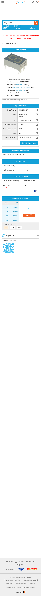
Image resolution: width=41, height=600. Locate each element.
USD (19, 227)
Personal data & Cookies (12, 580)
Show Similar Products (28, 143)
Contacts (32, 561)
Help (22, 565)
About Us (32, 583)
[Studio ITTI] (20, 592)
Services (21, 561)
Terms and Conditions (18, 577)
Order (27, 215)
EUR (12, 227)
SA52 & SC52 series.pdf (10, 154)
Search (36, 23)
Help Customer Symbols (30, 580)
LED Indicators (9, 44)
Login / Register (33, 2)
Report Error (10, 236)
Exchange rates (21, 583)
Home (11, 561)
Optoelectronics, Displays (21, 87)
